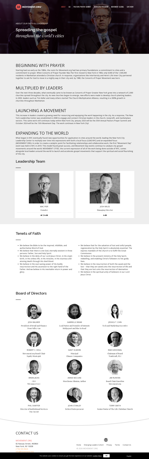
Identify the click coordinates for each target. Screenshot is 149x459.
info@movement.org (25, 451)
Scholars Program (101, 7)
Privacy (109, 445)
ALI (70, 7)
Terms (117, 445)
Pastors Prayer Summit (82, 7)
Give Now (130, 7)
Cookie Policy (97, 456)
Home (78, 445)
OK (106, 456)
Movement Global (117, 7)
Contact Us (127, 445)
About (63, 7)
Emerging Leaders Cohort (94, 445)
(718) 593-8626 (22, 449)
